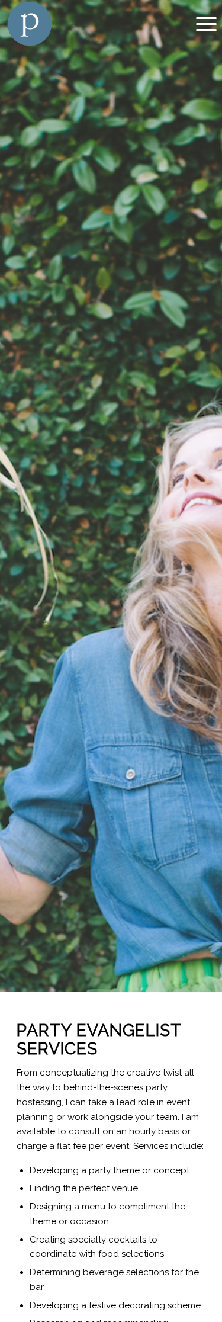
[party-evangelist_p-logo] (89, 23)
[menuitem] (200, 23)
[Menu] (200, 23)
